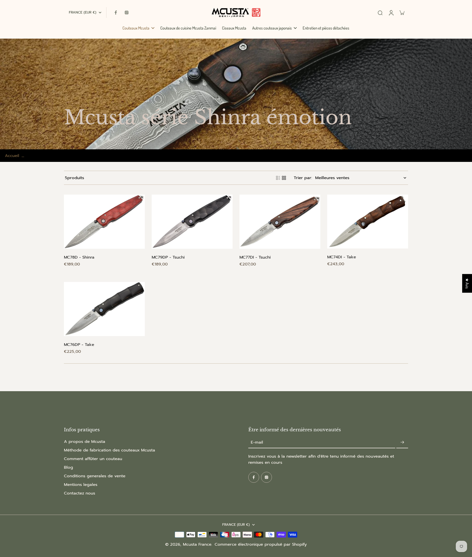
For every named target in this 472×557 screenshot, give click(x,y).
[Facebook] (115, 12)
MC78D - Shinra (79, 257)
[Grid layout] (284, 178)
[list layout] (278, 178)
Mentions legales (80, 484)
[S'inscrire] (402, 442)
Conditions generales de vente (94, 476)
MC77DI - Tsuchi (255, 257)
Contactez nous (79, 493)
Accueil (12, 156)
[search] (380, 12)
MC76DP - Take (79, 344)
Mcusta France (197, 544)
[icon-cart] (401, 12)
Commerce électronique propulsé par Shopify (261, 544)
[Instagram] (126, 12)
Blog (68, 467)
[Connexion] (390, 12)
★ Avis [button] (467, 283)
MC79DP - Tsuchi (168, 257)
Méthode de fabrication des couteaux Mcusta (109, 450)
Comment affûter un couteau (93, 459)
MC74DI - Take (341, 257)
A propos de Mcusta (84, 441)
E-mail (257, 442)
